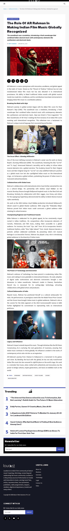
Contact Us (39, 483)
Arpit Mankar (12, 43)
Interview (38, 475)
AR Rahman (17, 375)
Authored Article (13, 9)
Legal (37, 480)
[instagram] (18, 518)
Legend (47, 375)
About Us (38, 469)
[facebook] (9, 81)
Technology (39, 477)
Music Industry (12, 378)
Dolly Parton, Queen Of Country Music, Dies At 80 (30, 406)
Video (37, 486)
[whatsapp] (22, 81)
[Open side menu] (4, 3)
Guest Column (39, 375)
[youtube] (14, 518)
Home (5, 9)
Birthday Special (27, 375)
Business (38, 472)
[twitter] (13, 81)
